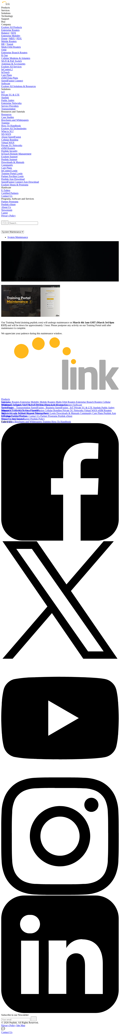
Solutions (5, 404)
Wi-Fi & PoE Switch (11, 61)
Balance (5, 33)
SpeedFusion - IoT (64, 407)
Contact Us (6, 196)
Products (5, 399)
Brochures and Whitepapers (15, 120)
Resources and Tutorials (13, 419)
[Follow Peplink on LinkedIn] (60, 1012)
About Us (6, 207)
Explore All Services (11, 66)
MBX (12, 38)
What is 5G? (7, 131)
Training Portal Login (11, 173)
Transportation (8, 108)
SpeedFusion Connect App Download (20, 182)
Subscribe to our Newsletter (15, 1015)
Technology (7, 407)
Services (5, 402)
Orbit (3, 49)
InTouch (5, 72)
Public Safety (7, 100)
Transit (9, 44)
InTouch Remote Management (16, 153)
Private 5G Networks (11, 145)
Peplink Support (9, 159)
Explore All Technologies (13, 128)
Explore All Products (11, 27)
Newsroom (6, 210)
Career (4, 212)
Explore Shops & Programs (14, 184)
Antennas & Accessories (13, 63)
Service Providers (10, 106)
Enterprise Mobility (10, 35)
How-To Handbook (11, 125)
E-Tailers (5, 190)
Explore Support (9, 156)
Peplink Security (9, 151)
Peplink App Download (13, 179)
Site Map (20, 1025)
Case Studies (7, 117)
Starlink (5, 97)
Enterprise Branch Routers (14, 52)
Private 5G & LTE (10, 94)
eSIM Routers (8, 148)
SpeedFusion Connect (12, 80)
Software (5, 83)
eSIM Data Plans (9, 78)
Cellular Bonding (9, 139)
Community (7, 165)
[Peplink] (5, 4)
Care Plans (6, 75)
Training (5, 123)
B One (4, 55)
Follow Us (6, 421)
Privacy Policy (8, 215)
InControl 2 (7, 69)
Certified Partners (9, 193)
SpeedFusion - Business (43, 407)
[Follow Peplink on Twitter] (60, 658)
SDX (13, 33)
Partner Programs (9, 201)
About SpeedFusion (11, 137)
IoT (3, 92)
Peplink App (110, 413)
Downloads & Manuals (12, 162)
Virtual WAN (7, 142)
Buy (3, 413)
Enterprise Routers (10, 30)
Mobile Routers (9, 41)
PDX (19, 38)
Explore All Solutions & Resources (18, 86)
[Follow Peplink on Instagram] (60, 894)
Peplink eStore (8, 204)
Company (6, 416)
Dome (4, 38)
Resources (6, 114)
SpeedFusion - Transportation (16, 407)
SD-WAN (6, 134)
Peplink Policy (37, 419)
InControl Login (9, 170)
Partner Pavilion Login (12, 176)
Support (5, 410)
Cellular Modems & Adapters (15, 58)
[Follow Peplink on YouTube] (60, 776)
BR (3, 44)
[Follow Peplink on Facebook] (60, 539)
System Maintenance (18, 237)
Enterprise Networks (11, 103)
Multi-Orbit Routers (11, 47)
